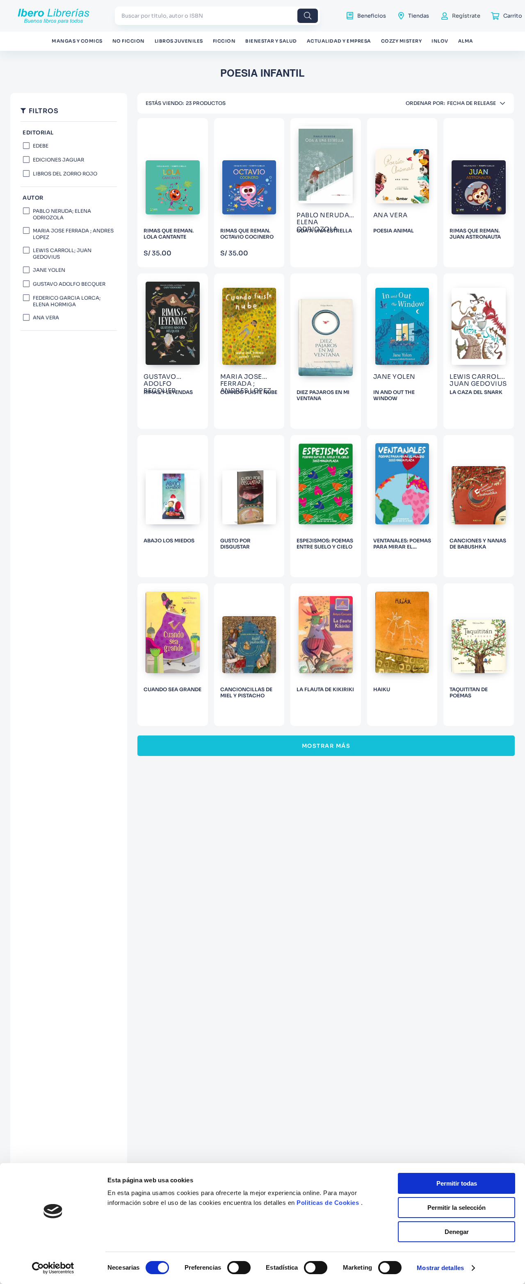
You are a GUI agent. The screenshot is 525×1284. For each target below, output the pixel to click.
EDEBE (40, 145)
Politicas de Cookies (328, 1202)
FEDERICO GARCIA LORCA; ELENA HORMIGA (66, 300)
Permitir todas (456, 1183)
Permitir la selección (456, 1207)
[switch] (239, 1267)
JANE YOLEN (49, 269)
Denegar (457, 1231)
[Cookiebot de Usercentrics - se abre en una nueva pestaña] (53, 1268)
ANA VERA (46, 317)
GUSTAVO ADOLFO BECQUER (69, 283)
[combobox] (217, 16)
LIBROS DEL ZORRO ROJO (65, 173)
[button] (69, 198)
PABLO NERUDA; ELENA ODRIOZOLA (62, 213)
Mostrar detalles (440, 1267)
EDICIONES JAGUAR (58, 159)
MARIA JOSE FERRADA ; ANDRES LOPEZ (73, 233)
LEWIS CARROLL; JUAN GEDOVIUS (62, 253)
